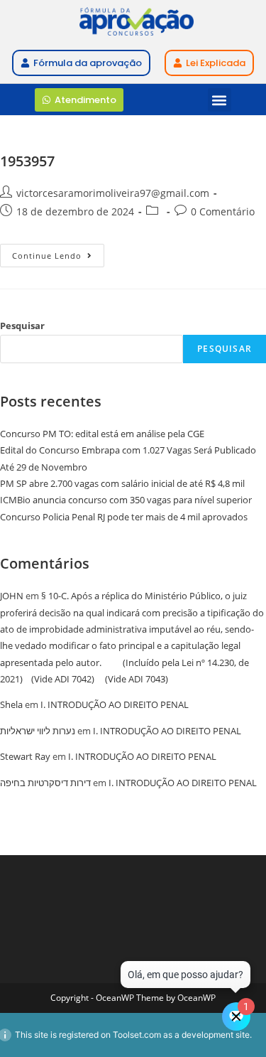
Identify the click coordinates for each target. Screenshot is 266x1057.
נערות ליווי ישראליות (37, 730)
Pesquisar (22, 325)
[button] (219, 100)
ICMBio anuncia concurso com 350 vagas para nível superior (126, 499)
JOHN (11, 595)
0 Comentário (223, 211)
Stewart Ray (25, 756)
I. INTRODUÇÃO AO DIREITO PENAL (114, 704)
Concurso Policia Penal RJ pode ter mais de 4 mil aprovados (124, 516)
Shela (11, 704)
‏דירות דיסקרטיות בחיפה (45, 782)
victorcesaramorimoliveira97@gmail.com (112, 193)
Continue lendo (58, 252)
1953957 (27, 161)
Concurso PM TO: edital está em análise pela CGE (102, 433)
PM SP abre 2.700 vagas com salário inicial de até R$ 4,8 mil (122, 483)
